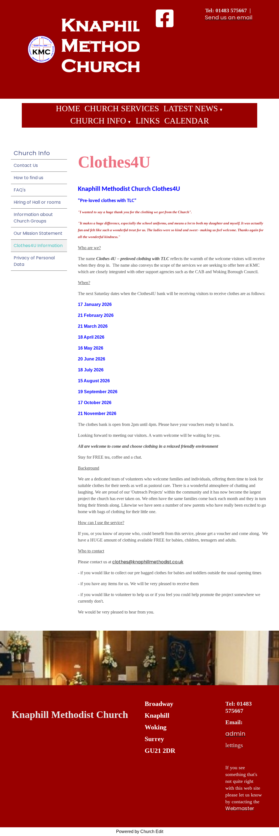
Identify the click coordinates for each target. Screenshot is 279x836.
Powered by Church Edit (139, 831)
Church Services (121, 108)
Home (68, 108)
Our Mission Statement (38, 233)
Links (148, 120)
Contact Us (26, 165)
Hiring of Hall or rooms (37, 202)
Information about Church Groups (33, 217)
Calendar (186, 120)
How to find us (28, 178)
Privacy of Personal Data (34, 261)
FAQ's (20, 190)
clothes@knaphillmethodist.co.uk (147, 562)
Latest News (190, 108)
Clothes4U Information (38, 245)
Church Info (98, 120)
